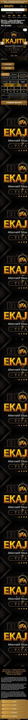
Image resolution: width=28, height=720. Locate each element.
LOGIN (14, 705)
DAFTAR (14, 708)
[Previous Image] (2, 43)
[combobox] (12, 9)
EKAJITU (3, 677)
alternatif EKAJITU (9, 699)
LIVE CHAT (15, 715)
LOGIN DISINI (8, 68)
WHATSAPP (14, 712)
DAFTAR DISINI (7, 64)
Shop (2, 6)
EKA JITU (8, 691)
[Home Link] (9, 6)
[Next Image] (25, 43)
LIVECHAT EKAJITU (14, 103)
